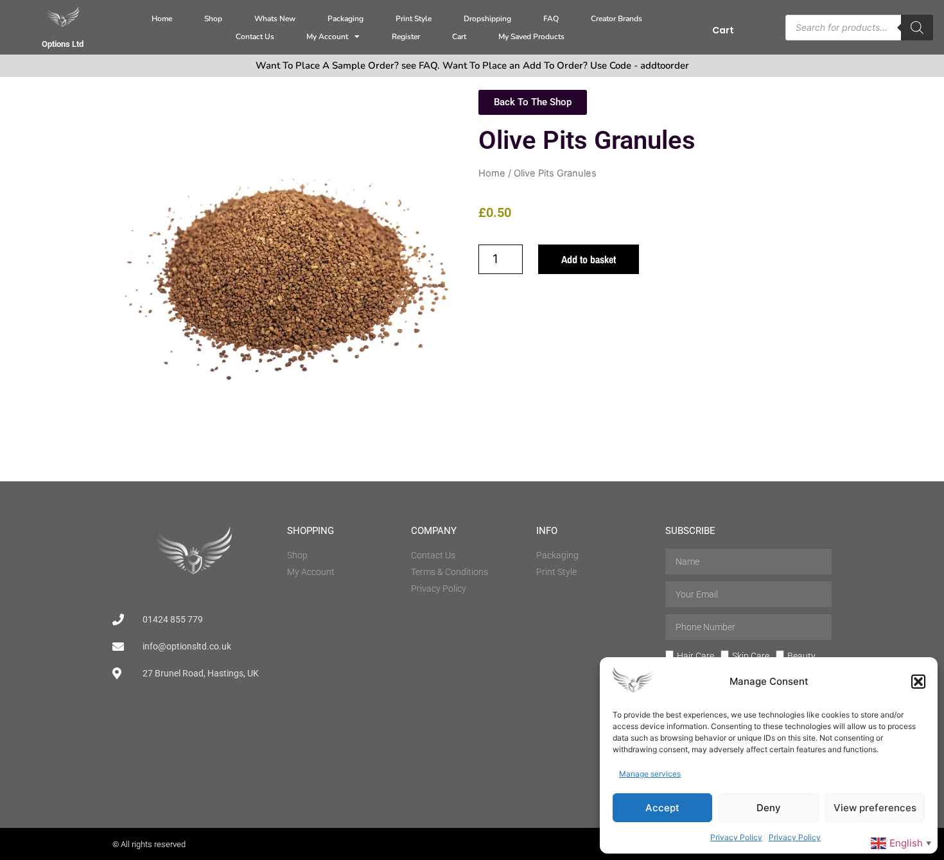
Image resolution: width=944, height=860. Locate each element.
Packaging (345, 18)
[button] (918, 681)
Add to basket (588, 259)
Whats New (274, 18)
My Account (327, 36)
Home (162, 18)
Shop (213, 18)
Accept (662, 808)
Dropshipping (487, 18)
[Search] (917, 27)
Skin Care (750, 656)
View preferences (875, 808)
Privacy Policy (736, 837)
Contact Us (255, 36)
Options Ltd (62, 44)
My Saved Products (531, 36)
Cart (459, 36)
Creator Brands (616, 18)
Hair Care (695, 656)
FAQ (551, 18)
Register (406, 36)
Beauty (801, 656)
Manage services (650, 773)
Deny (768, 808)
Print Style (414, 18)
